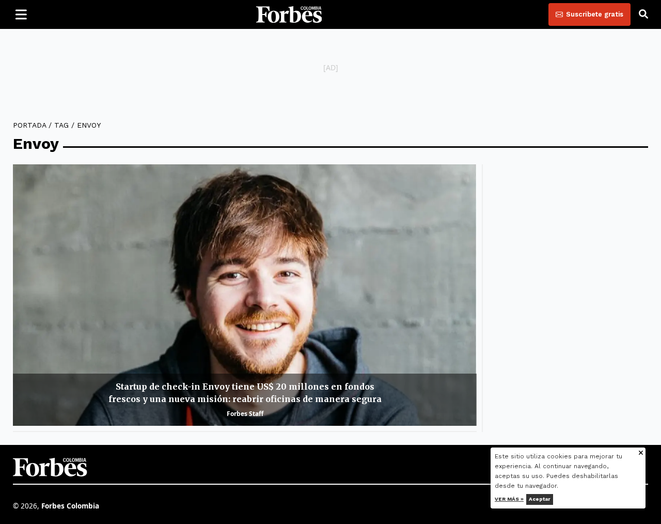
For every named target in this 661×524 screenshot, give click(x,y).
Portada (29, 125)
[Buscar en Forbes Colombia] (643, 14)
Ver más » (509, 499)
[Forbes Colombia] (289, 14)
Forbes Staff (245, 413)
